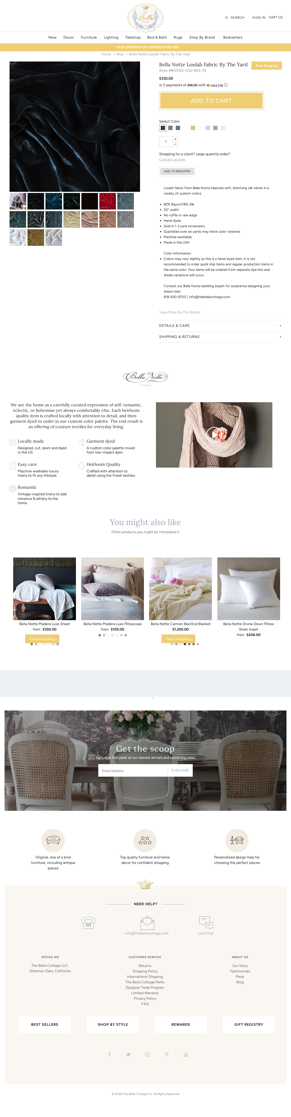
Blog (240, 982)
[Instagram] (147, 1055)
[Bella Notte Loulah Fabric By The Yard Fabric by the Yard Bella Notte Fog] (36, 219)
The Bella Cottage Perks (144, 982)
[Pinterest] (166, 1055)
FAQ (145, 1004)
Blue (120, 54)
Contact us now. (172, 159)
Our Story (240, 966)
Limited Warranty (145, 993)
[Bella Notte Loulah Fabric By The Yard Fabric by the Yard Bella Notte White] (18, 237)
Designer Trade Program (145, 987)
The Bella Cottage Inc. (138, 1094)
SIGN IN (259, 18)
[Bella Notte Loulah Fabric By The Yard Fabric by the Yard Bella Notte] (18, 201)
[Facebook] (109, 1055)
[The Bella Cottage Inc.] (145, 5)
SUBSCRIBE (180, 770)
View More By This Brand (179, 312)
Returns (145, 966)
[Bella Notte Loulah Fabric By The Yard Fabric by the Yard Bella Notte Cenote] (53, 201)
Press (240, 976)
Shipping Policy (145, 971)
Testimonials (240, 971)
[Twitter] (128, 1055)
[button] (220, 85)
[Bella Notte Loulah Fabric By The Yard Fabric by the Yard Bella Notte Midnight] (75, 127)
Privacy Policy (145, 998)
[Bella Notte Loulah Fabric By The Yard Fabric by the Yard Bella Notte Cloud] (125, 201)
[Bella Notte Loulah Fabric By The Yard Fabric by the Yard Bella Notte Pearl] (89, 219)
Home (106, 54)
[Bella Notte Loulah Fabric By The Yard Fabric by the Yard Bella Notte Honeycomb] (36, 237)
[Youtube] (185, 1055)
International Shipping (145, 976)
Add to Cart (211, 100)
